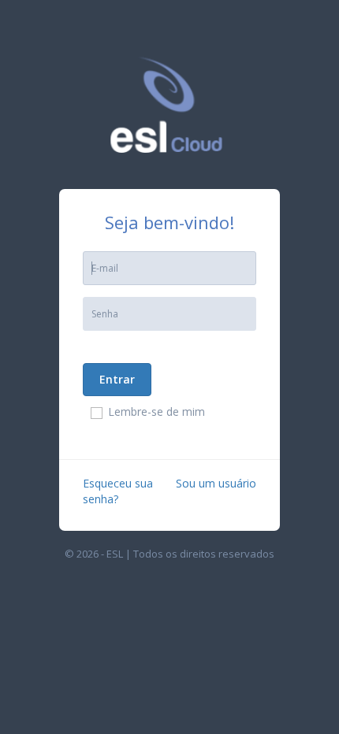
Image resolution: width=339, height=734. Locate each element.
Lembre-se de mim (156, 411)
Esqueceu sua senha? (118, 491)
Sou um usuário (216, 483)
